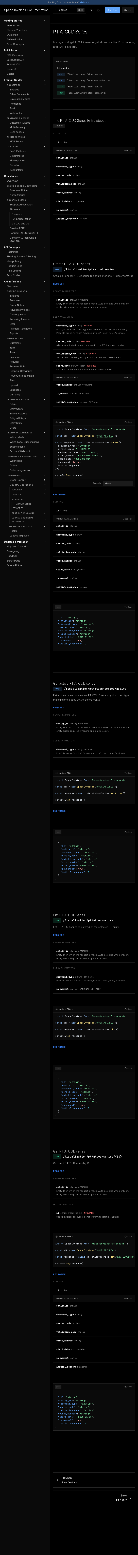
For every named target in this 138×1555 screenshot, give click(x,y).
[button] (94, 142)
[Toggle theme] (91, 10)
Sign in (127, 10)
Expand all (127, 150)
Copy (129, 422)
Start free (112, 10)
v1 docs (83, 2)
